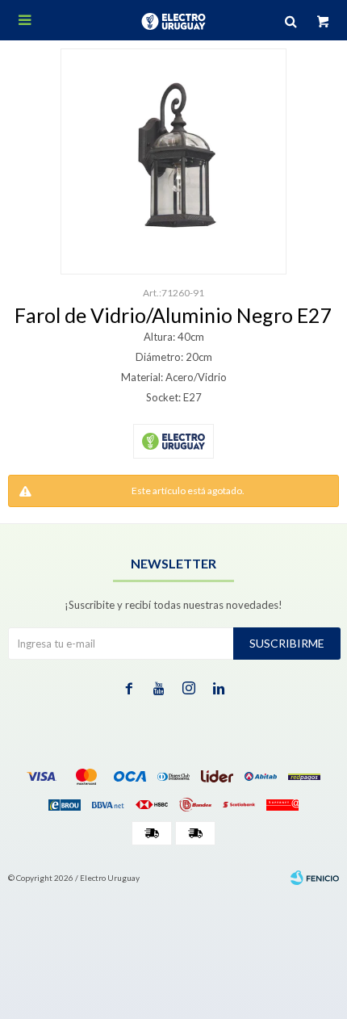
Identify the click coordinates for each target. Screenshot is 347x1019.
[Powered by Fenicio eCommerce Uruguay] (315, 878)
